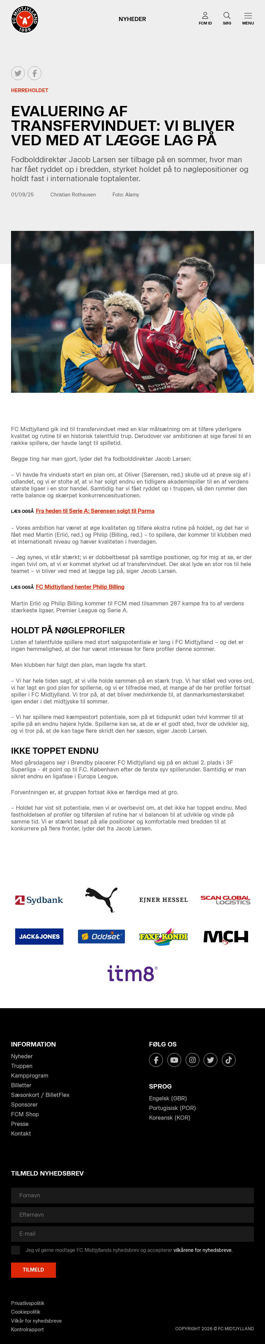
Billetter (21, 1085)
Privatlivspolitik (28, 1303)
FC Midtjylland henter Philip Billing (80, 587)
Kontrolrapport (27, 1330)
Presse (20, 1124)
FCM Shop (25, 1114)
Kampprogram (29, 1075)
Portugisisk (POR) (172, 1108)
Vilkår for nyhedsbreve (36, 1321)
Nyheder (22, 1056)
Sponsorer (24, 1104)
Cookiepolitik (25, 1312)
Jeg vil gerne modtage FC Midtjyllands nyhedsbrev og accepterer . (129, 1250)
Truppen (21, 1066)
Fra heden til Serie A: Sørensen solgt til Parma (95, 511)
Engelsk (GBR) (168, 1098)
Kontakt (21, 1133)
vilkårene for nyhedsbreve (203, 1250)
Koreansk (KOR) (169, 1117)
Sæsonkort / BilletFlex (40, 1095)
